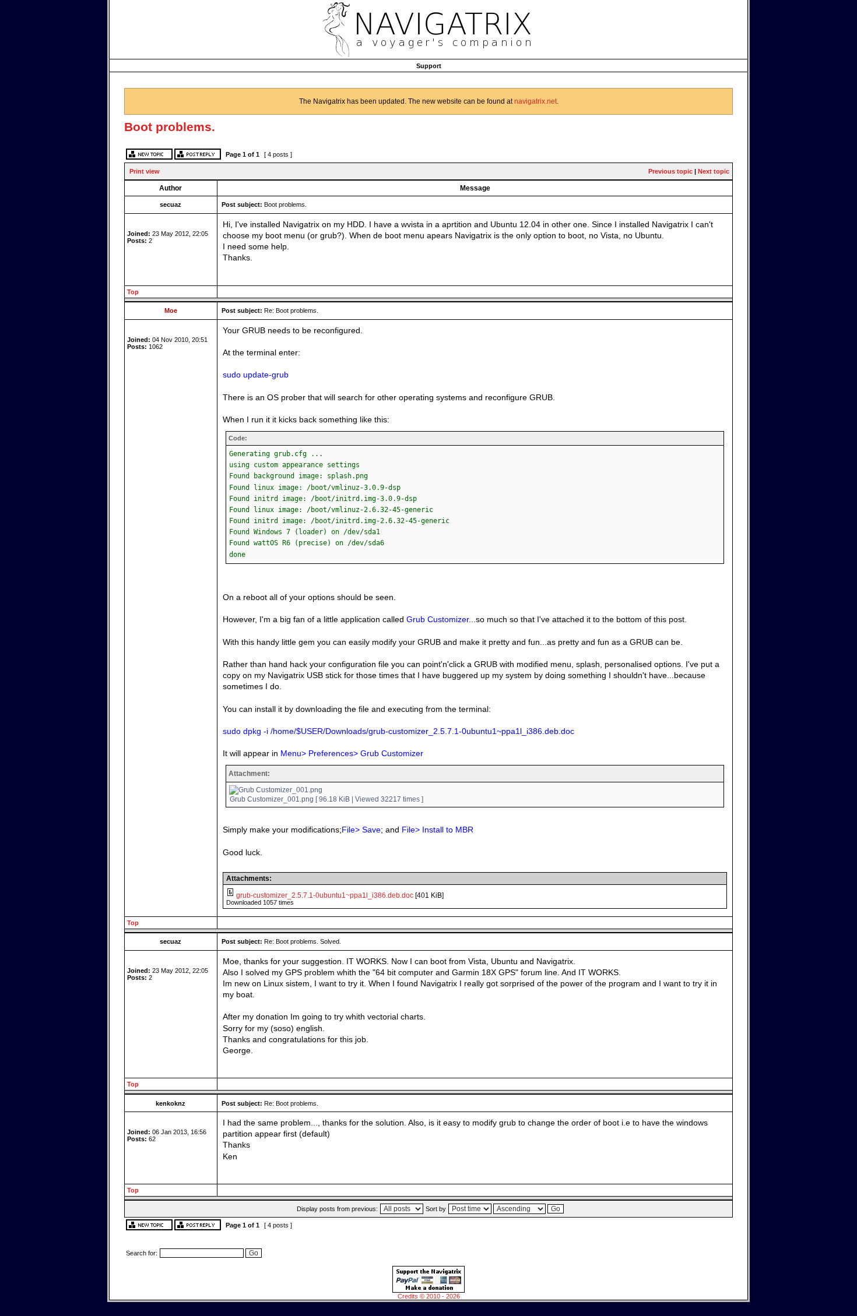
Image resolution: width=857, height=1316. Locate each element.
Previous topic (670, 171)
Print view (144, 171)
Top (133, 291)
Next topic (713, 171)
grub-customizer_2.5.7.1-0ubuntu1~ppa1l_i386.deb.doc (324, 895)
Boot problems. (169, 126)
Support (428, 65)
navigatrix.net (535, 101)
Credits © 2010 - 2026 (429, 1296)
